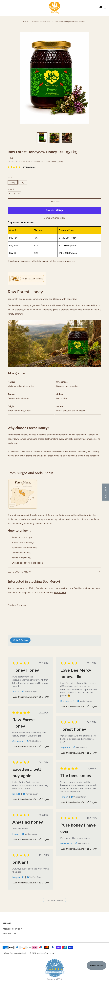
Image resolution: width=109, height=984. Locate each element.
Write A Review (20, 640)
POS (4, 953)
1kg (22, 182)
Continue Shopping (17, 605)
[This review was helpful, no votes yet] (40, 697)
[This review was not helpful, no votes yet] (46, 697)
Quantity (12, 189)
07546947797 (9, 933)
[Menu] (4, 8)
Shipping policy (57, 161)
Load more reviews (54, 900)
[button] (105, 492)
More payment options (54, 218)
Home (25, 21)
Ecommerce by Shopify (18, 953)
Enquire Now (60, 592)
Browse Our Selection (41, 21)
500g (12, 182)
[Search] (105, 7)
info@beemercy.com (12, 929)
